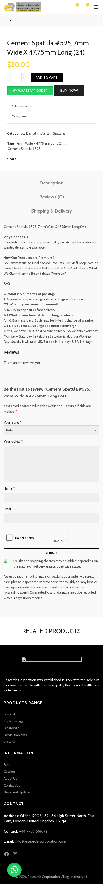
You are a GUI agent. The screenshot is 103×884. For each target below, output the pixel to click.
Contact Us (12, 785)
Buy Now (69, 90)
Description (51, 183)
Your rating (12, 422)
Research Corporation (44, 876)
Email (9, 509)
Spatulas (59, 133)
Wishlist (77, 5)
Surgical (9, 714)
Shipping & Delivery (51, 211)
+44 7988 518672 (33, 831)
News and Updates (17, 792)
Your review (13, 441)
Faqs (7, 764)
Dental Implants (38, 133)
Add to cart (46, 78)
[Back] (7, 20)
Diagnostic (11, 728)
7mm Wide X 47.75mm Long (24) (40, 143)
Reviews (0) (51, 197)
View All (9, 742)
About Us (10, 778)
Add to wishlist (23, 106)
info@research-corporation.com (40, 841)
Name (9, 488)
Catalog (9, 771)
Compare (19, 116)
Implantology (13, 721)
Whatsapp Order (32, 90)
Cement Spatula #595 (24, 149)
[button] (30, 90)
